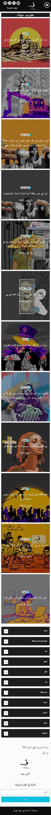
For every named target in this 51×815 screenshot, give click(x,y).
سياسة (24, 339)
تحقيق (24, 84)
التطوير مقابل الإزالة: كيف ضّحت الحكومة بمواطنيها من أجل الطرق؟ (25, 92)
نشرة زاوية (25, 135)
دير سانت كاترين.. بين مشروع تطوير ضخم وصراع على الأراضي (25, 42)
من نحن (45, 753)
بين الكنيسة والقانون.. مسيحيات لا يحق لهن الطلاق (25, 446)
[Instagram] (10, 3)
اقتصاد (27, 289)
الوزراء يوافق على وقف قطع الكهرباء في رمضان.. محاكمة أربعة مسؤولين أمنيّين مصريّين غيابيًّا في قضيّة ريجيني (25, 143)
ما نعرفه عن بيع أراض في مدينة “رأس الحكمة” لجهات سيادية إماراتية (25, 547)
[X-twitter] (14, 3)
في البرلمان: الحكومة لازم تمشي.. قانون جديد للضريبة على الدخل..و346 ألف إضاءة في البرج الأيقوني (25, 244)
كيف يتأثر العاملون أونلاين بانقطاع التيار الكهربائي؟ (25, 598)
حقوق (24, 440)
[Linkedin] (5, 3)
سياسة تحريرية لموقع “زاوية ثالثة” (35, 747)
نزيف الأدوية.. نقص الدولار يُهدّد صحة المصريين (25, 295)
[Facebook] (18, 3)
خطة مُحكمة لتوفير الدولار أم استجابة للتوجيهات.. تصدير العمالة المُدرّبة (25, 497)
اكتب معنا (25, 774)
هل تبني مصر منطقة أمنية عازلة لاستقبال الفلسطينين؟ (25, 193)
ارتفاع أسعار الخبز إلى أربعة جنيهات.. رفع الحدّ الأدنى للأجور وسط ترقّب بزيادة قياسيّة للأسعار (25, 395)
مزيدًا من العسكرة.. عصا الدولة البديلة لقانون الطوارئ (25, 345)
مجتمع (25, 34)
